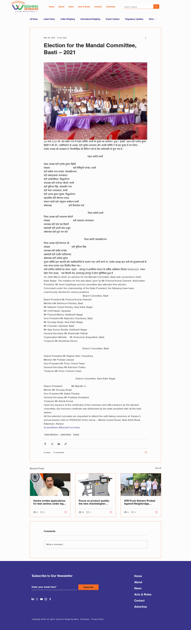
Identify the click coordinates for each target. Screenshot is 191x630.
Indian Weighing (68, 19)
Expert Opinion (113, 19)
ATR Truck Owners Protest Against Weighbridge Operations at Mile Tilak (139, 502)
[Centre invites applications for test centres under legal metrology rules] (50, 484)
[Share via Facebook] (45, 444)
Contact (139, 600)
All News (34, 19)
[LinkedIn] (32, 599)
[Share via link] (65, 444)
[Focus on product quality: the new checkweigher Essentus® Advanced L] (95, 484)
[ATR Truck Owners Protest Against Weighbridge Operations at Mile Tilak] (141, 484)
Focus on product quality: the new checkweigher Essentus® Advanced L (94, 502)
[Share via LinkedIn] (58, 444)
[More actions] (145, 37)
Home (138, 576)
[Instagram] (45, 599)
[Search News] (156, 6)
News (138, 588)
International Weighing (90, 19)
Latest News (49, 19)
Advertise (140, 606)
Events (76, 434)
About (138, 582)
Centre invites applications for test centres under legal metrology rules (49, 502)
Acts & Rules (142, 594)
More (151, 19)
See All (158, 468)
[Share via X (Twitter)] (52, 444)
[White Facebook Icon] (50, 599)
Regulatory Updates (134, 19)
